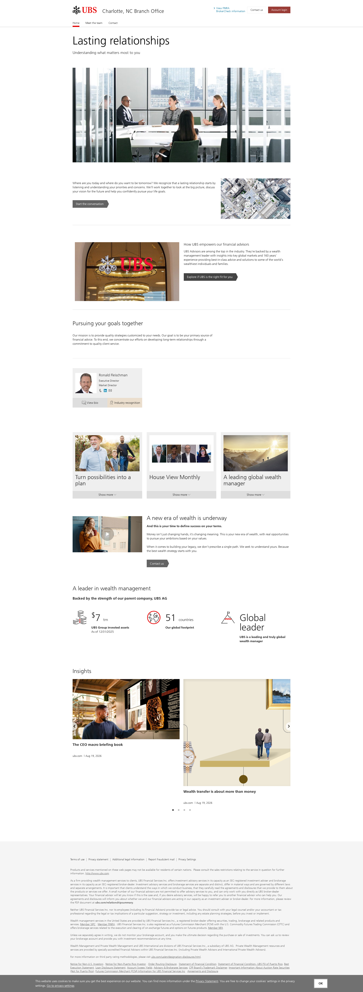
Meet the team (93, 23)
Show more (107, 495)
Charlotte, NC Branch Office (133, 11)
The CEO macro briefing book (98, 744)
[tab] (173, 810)
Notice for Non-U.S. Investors (86, 964)
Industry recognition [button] (128, 403)
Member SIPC (87, 924)
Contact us (257, 10)
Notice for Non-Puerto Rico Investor (125, 964)
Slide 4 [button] (190, 810)
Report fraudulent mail (161, 859)
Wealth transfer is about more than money (219, 791)
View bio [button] (97, 403)
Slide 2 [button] (179, 810)
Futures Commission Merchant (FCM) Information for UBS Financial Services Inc (140, 971)
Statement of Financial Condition (197, 964)
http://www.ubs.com (97, 873)
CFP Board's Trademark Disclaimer (208, 967)
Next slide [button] (286, 727)
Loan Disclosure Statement (110, 967)
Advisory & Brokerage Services (171, 967)
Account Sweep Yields (139, 967)
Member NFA (215, 928)
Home (76, 23)
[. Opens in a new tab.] (85, 10)
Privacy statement (98, 859)
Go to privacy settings (60, 985)
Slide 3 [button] (184, 810)
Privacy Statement (207, 981)
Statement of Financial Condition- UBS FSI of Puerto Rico (250, 964)
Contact (113, 23)
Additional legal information (128, 859)
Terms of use (77, 859)
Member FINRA (106, 924)
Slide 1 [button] (173, 810)
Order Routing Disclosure (162, 964)
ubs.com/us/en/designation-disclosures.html (176, 957)
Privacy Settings (187, 859)
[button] (110, 390)
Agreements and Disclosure (202, 971)
